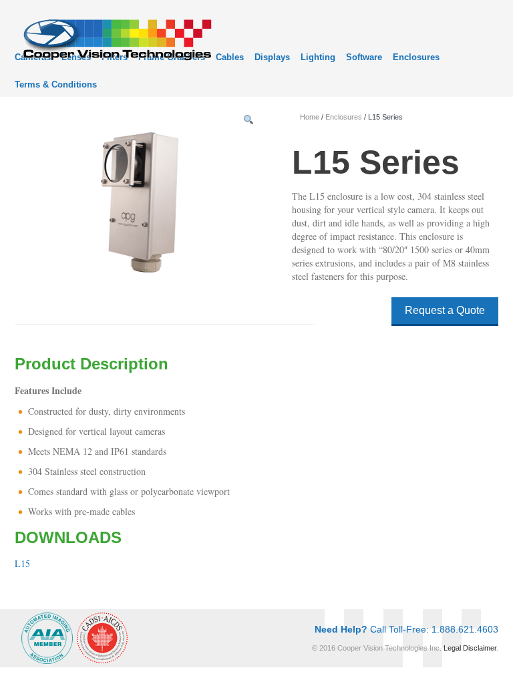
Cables (230, 57)
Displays (272, 57)
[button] (248, 120)
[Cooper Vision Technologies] (116, 37)
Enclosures (416, 57)
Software (364, 57)
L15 (22, 563)
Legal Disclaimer (470, 648)
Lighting (318, 57)
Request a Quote (445, 310)
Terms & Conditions (56, 84)
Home (309, 117)
